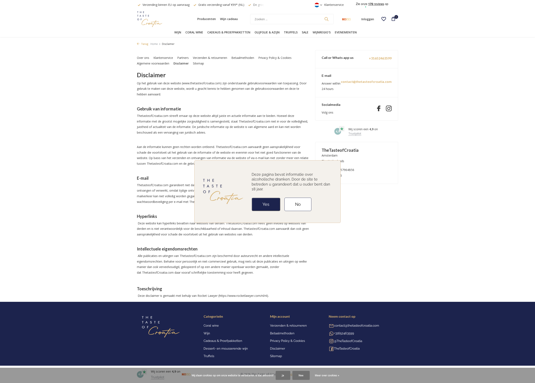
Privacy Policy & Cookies (275, 58)
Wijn (177, 32)
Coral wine (194, 32)
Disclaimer (181, 63)
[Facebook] (379, 108)
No (298, 204)
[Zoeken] (326, 19)
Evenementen (346, 32)
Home (154, 44)
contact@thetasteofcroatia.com (366, 81)
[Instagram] (389, 108)
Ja (283, 375)
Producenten (206, 19)
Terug (144, 44)
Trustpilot (354, 133)
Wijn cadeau (229, 19)
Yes (265, 204)
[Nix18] (346, 19)
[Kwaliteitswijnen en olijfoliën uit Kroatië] (163, 19)
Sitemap (198, 63)
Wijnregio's (322, 32)
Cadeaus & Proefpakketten (228, 32)
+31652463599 (380, 58)
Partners (183, 58)
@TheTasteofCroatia (348, 341)
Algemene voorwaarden (153, 63)
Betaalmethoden (242, 58)
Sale (305, 32)
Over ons (143, 58)
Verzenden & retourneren (210, 58)
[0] (392, 19)
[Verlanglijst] (383, 19)
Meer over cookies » (327, 375)
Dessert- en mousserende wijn (226, 348)
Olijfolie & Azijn (267, 32)
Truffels (291, 32)
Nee (301, 375)
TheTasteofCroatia (347, 348)
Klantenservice (334, 5)
